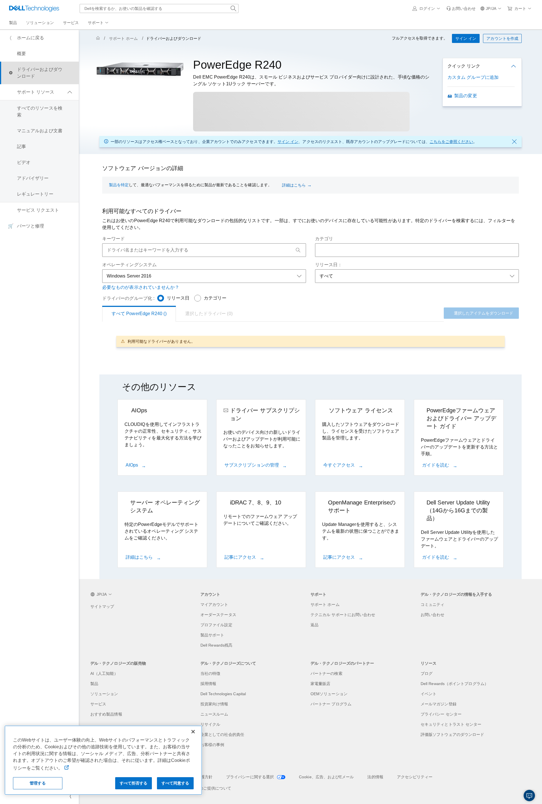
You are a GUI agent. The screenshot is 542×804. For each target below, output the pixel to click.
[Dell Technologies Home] (34, 8)
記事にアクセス (240, 557)
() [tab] (139, 313)
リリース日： (328, 264)
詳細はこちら (294, 185)
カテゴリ (324, 238)
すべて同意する (175, 783)
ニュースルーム (214, 714)
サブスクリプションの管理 (252, 465)
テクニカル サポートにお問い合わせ (343, 614)
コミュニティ (432, 604)
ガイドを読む (436, 465)
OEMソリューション (329, 694)
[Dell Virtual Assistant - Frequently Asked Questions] (529, 795)
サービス (98, 704)
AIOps (132, 465)
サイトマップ (102, 606)
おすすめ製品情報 (106, 714)
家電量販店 (320, 683)
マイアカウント (214, 604)
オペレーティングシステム (129, 264)
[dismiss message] (514, 141)
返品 (314, 625)
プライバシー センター (441, 714)
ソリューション (104, 694)
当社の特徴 (210, 673)
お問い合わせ (432, 614)
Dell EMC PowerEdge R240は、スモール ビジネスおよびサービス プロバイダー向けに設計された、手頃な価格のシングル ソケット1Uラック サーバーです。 (311, 80)
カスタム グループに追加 (473, 77)
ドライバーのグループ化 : (128, 298)
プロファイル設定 (216, 625)
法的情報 (375, 777)
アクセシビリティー (415, 777)
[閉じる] (193, 731)
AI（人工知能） (104, 673)
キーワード (113, 238)
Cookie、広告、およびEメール (326, 777)
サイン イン (287, 141)
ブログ (426, 673)
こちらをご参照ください (451, 141)
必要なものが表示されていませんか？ (140, 287)
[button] (427, 8)
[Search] (298, 250)
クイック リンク (463, 66)
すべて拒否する (134, 783)
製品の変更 (465, 95)
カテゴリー (215, 298)
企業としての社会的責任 (222, 734)
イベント (428, 694)
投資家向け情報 (214, 704)
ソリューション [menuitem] (40, 22)
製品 (94, 683)
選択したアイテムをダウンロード (483, 313)
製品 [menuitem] (13, 22)
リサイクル (210, 724)
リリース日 (178, 298)
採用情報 (208, 683)
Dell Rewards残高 (216, 645)
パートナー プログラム (331, 704)
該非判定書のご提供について (205, 788)
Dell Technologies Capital (223, 694)
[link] (461, 8)
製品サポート (212, 635)
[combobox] (159, 8)
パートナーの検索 (326, 673)
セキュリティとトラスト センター (451, 724)
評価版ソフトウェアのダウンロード (452, 734)
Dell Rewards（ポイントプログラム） (454, 683)
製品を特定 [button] (119, 185)
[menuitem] (98, 22)
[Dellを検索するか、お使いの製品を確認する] (233, 8)
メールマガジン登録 (438, 704)
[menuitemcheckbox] (39, 92)
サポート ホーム (123, 38)
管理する (38, 783)
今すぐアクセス (339, 465)
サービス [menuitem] (71, 22)
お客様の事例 (212, 744)
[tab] (209, 314)
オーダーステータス (218, 614)
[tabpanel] (310, 341)
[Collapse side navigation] (70, 796)
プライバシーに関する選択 (250, 777)
